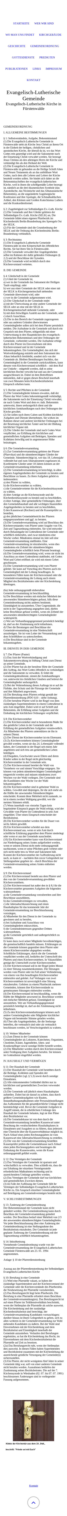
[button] (33, 1502)
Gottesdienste (23, 57)
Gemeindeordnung (44, 46)
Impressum (54, 68)
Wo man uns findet (19, 34)
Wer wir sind (44, 23)
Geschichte (16, 46)
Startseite (21, 23)
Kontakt (33, 1485)
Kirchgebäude (50, 34)
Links (37, 68)
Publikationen (16, 68)
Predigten (47, 57)
